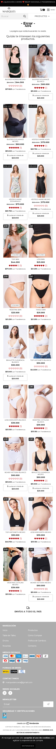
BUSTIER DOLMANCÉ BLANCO (40, 80)
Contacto (32, 646)
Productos (33, 630)
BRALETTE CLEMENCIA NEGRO (41, 473)
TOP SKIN (15, 259)
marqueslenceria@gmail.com (19, 682)
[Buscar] (25, 16)
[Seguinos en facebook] (10, 693)
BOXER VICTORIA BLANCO (15, 472)
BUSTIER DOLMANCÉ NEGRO (15, 140)
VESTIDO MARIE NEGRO (40, 199)
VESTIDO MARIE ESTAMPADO (15, 200)
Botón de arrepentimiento (28, 733)
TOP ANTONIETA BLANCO (40, 360)
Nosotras (7, 646)
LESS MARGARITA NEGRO (40, 532)
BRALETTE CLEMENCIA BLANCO (15, 361)
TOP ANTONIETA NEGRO (15, 532)
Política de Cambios (37, 641)
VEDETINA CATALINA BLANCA (40, 421)
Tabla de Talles (9, 635)
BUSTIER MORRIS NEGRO (15, 79)
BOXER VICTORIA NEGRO (40, 583)
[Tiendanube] (28, 724)
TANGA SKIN (41, 310)
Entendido (28, 746)
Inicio (5, 630)
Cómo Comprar (35, 635)
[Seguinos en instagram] (5, 693)
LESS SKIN (41, 259)
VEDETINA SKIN (15, 310)
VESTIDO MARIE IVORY (41, 139)
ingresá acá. (48, 730)
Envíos (6, 641)
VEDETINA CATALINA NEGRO (15, 584)
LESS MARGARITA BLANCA (15, 420)
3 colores (15, 255)
